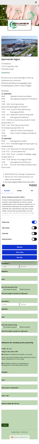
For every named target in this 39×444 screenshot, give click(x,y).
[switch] (34, 227)
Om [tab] (32, 190)
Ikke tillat (19, 257)
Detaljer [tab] (19, 190)
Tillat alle (19, 247)
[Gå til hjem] (19, 24)
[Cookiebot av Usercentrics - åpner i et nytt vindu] (29, 185)
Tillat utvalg (19, 252)
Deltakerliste (5, 72)
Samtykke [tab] (7, 190)
